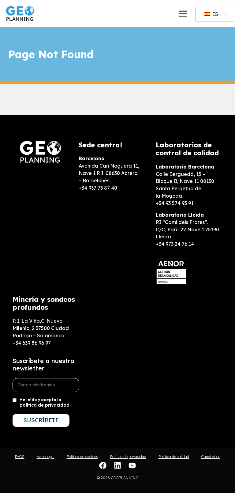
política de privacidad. (45, 405)
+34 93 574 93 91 (174, 203)
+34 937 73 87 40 (98, 188)
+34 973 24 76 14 (175, 244)
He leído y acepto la (45, 402)
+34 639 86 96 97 (32, 343)
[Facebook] (102, 465)
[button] (183, 13)
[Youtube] (132, 465)
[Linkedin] (117, 465)
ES (214, 14)
